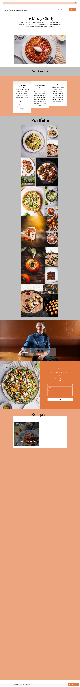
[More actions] (37, 424)
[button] (64, 416)
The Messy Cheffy (9, 9)
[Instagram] (75, 2)
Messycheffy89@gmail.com (60, 378)
